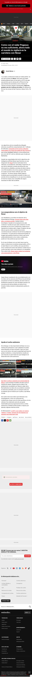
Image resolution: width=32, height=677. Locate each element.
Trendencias (4, 649)
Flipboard (17, 59)
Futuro (3, 596)
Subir (26, 612)
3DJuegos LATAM (20, 660)
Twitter (15, 59)
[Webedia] (5, 613)
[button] (10, 71)
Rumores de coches (7, 590)
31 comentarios (6, 58)
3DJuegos (18, 620)
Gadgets (9, 417)
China (17, 23)
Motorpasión (19, 639)
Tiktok (29, 568)
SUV (3, 587)
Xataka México (5, 660)
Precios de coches (21, 590)
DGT (4, 23)
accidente (28, 417)
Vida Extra (18, 622)
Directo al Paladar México (7, 666)
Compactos (19, 583)
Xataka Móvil (4, 622)
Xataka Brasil (4, 662)
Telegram (20, 568)
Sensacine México (20, 662)
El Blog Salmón (19, 649)
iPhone (15, 417)
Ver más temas (6, 600)
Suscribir (27, 555)
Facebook (12, 59)
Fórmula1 (4, 580)
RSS (23, 568)
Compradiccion (5, 653)
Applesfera (4, 624)
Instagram (17, 568)
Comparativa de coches (7, 593)
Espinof (18, 631)
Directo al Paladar (5, 639)
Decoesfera (4, 651)
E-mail (20, 59)
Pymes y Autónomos (20, 651)
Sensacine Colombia (20, 664)
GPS (22, 23)
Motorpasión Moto (20, 641)
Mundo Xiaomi (5, 628)
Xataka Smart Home (6, 626)
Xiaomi (26, 23)
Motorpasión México (20, 666)
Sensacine (18, 629)
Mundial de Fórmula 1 (21, 596)
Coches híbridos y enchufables (6, 584)
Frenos (8, 23)
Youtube (14, 568)
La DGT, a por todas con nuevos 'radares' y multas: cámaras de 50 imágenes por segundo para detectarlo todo (15, 412)
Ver (17, 484)
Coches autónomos (21, 593)
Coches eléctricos (21, 580)
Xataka (3, 620)
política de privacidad (19, 559)
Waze (11, 163)
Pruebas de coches (21, 587)
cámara (22, 417)
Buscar (30, 606)
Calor (13, 23)
